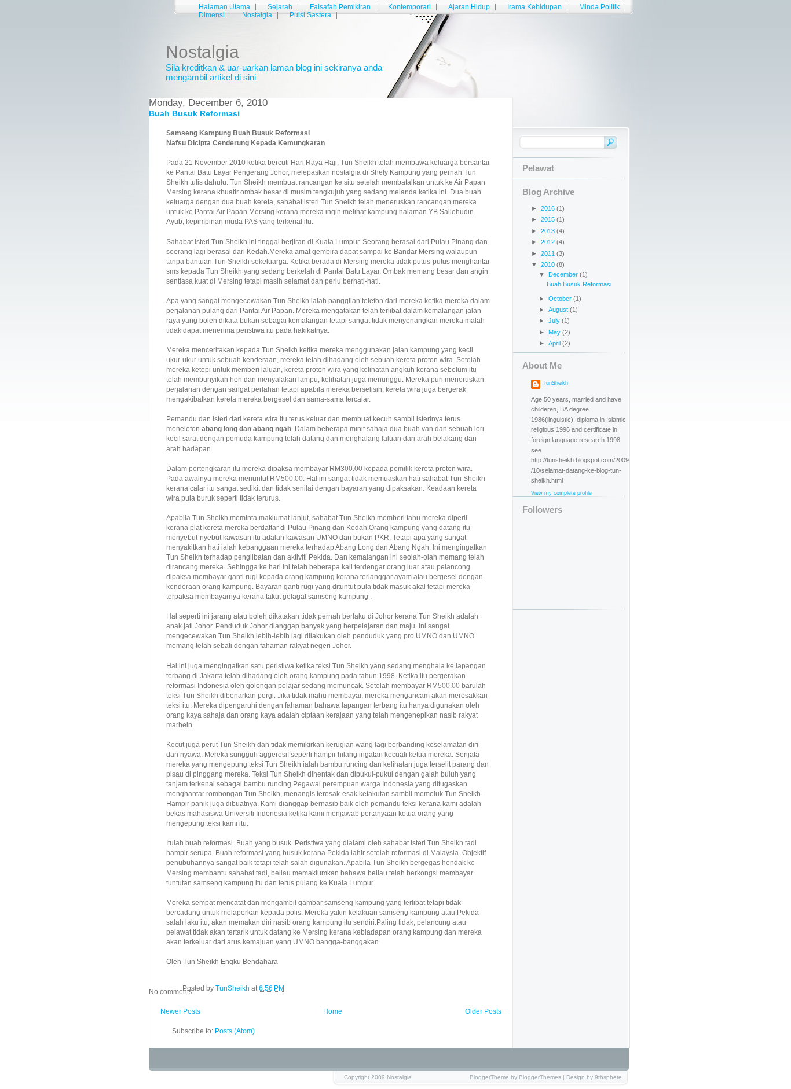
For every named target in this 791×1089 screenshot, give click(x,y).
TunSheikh (555, 383)
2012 (548, 241)
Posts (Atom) (235, 1031)
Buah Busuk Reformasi (194, 113)
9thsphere (608, 1077)
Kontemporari (409, 7)
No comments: (165, 992)
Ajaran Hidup (469, 7)
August (559, 309)
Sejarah (280, 7)
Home (332, 1011)
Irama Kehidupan (534, 7)
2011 (548, 253)
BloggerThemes (540, 1077)
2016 (548, 208)
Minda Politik (599, 7)
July (555, 320)
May (555, 332)
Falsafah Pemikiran (340, 7)
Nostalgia (202, 51)
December (564, 274)
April (555, 343)
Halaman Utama (224, 7)
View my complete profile (561, 493)
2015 (548, 219)
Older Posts (483, 1011)
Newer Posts (180, 1011)
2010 (548, 264)
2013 (548, 230)
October (560, 298)
